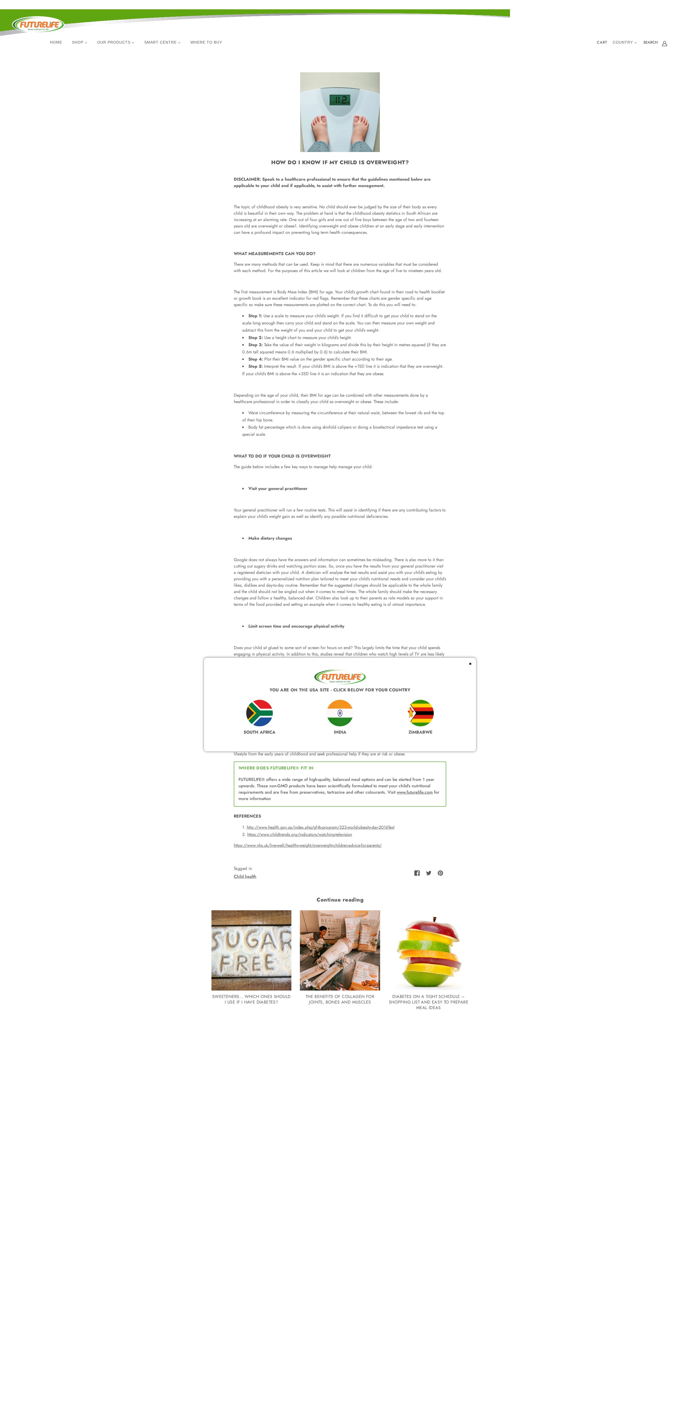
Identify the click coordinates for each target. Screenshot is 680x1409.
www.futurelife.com (415, 792)
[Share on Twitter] (429, 873)
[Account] (664, 43)
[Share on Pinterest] (440, 873)
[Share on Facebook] (417, 873)
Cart (602, 42)
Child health (245, 876)
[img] (650, 43)
